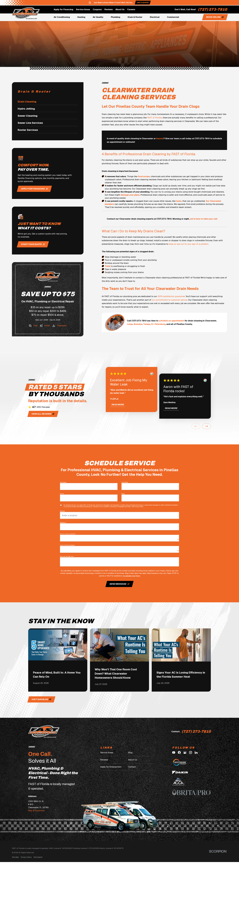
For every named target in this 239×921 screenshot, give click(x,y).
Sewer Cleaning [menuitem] (27, 115)
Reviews (108, 9)
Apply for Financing (63, 9)
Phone (62, 494)
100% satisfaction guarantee (171, 296)
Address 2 (63, 522)
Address (62, 511)
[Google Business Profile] (184, 752)
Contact (132, 766)
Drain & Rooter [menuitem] (135, 17)
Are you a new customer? (68, 534)
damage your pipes (130, 195)
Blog (130, 752)
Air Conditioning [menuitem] (62, 17)
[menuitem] (15, 857)
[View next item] (206, 426)
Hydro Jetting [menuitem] (26, 108)
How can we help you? (67, 556)
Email (47, 325)
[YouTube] (173, 752)
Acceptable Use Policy (124, 506)
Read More (117, 404)
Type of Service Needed (67, 545)
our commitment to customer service (169, 300)
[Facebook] (179, 752)
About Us (119, 9)
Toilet (108, 266)
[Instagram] (190, 752)
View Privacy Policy (137, 506)
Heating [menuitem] (81, 17)
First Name (63, 482)
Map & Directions (36, 810)
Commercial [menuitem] (173, 17)
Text (35, 325)
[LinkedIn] (196, 752)
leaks (178, 201)
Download (61, 325)
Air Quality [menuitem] (98, 17)
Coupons (97, 9)
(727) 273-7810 (212, 9)
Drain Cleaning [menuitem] (27, 101)
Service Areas (83, 9)
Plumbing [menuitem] (115, 17)
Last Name (124, 482)
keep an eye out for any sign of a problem (188, 244)
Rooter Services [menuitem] (28, 130)
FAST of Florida (154, 117)
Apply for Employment (110, 766)
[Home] (26, 13)
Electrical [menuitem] (155, 17)
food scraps (144, 176)
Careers (131, 9)
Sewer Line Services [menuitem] (30, 122)
